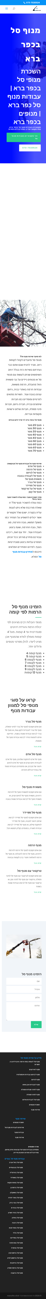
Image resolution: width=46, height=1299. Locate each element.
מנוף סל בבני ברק (16, 1203)
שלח (36, 1024)
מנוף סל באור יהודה (15, 1198)
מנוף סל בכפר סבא (16, 1228)
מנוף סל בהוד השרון (15, 1213)
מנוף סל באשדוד (16, 1178)
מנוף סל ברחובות (16, 1263)
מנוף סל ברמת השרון (15, 1268)
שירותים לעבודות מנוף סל (14, 1127)
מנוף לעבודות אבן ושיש (31, 1085)
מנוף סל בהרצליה (16, 1172)
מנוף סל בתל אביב (16, 1162)
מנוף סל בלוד (18, 1233)
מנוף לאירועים (34, 1069)
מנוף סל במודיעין (16, 1238)
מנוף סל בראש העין (16, 1253)
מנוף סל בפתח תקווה (15, 1183)
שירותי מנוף (35, 1110)
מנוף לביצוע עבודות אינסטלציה (28, 1075)
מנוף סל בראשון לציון (15, 1258)
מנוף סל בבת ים (17, 1208)
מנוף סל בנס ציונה (16, 1243)
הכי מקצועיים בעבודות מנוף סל (25, 137)
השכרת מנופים (34, 1105)
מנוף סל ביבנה (17, 1223)
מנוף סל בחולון (17, 1218)
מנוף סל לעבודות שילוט (31, 1100)
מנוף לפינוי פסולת (33, 1095)
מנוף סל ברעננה (17, 1273)
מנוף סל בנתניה (17, 1248)
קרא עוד (37, 746)
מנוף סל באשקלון (16, 1193)
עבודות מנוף (19, 1132)
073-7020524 (33, 2)
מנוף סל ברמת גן (16, 1188)
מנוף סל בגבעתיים (16, 1167)
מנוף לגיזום (35, 1080)
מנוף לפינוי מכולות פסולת (30, 1090)
